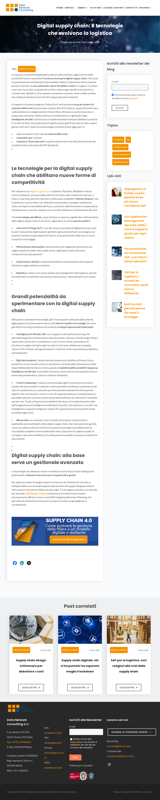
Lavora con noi (113, 7)
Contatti (131, 7)
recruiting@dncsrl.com (119, 746)
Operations (120, 147)
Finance (118, 139)
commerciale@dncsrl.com (120, 756)
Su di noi (96, 7)
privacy (134, 98)
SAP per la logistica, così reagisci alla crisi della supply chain (129, 665)
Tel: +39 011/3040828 (19, 741)
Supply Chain (26, 69)
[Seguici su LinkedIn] (109, 764)
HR (128, 139)
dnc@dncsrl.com (53, 732)
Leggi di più (29, 687)
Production (121, 162)
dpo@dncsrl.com (53, 767)
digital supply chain (40, 191)
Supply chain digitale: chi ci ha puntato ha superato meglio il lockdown (80, 665)
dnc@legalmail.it (53, 742)
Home (59, 7)
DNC (79, 42)
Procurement (122, 154)
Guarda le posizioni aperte (129, 732)
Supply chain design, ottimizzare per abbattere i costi (31, 665)
